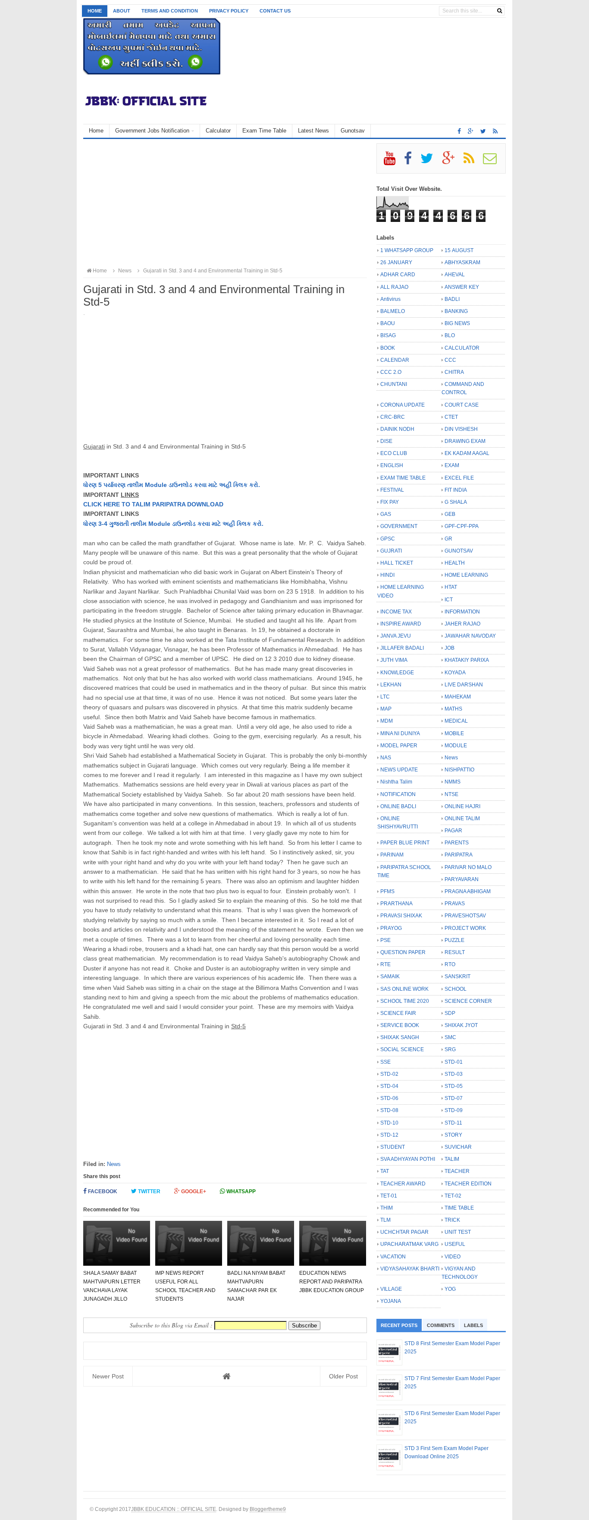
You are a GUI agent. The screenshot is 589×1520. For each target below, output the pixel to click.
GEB (450, 514)
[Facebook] (411, 161)
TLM (385, 1220)
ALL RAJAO (394, 287)
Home (95, 10)
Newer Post (108, 1376)
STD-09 (454, 1110)
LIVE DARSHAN (464, 685)
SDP (450, 1013)
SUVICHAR (458, 1147)
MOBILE (454, 733)
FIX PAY (389, 502)
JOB (449, 648)
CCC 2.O (390, 372)
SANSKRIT (457, 976)
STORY (453, 1135)
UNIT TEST (458, 1232)
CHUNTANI (393, 384)
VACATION (393, 1257)
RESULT (455, 952)
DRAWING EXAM (465, 441)
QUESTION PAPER (403, 952)
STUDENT (392, 1147)
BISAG (388, 335)
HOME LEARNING (466, 575)
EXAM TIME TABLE (403, 478)
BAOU (387, 323)
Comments (440, 1325)
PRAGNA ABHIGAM (468, 891)
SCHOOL (456, 989)
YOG (450, 1289)
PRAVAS (455, 904)
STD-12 (389, 1135)
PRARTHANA (396, 904)
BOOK (387, 348)
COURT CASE (462, 405)
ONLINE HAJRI (462, 806)
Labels (473, 1325)
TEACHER (457, 1171)
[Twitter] (430, 161)
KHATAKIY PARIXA (467, 660)
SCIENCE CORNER (468, 1001)
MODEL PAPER (398, 746)
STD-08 (389, 1110)
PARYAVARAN (462, 879)
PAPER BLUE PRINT (404, 843)
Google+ (193, 1191)
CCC (450, 360)
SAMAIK (390, 976)
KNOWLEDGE (397, 673)
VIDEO (453, 1257)
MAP (386, 709)
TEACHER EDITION (468, 1184)
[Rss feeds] (495, 131)
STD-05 (454, 1086)
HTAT (451, 587)
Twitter (148, 1191)
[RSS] (473, 161)
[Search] (499, 11)
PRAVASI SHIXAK (401, 916)
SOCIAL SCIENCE (402, 1049)
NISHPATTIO (459, 770)
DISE (386, 441)
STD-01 (454, 1062)
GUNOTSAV (459, 551)
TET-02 (453, 1196)
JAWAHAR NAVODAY (470, 636)
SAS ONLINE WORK (404, 989)
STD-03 (454, 1074)
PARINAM (392, 855)
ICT (449, 600)
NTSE (451, 794)
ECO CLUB (393, 453)
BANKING (456, 311)
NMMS (453, 782)
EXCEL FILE (459, 478)
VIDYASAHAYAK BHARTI (409, 1269)
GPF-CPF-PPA (462, 526)
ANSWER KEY (462, 287)
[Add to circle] (470, 131)
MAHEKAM (458, 697)
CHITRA (454, 372)
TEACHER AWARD (403, 1184)
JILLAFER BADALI (402, 648)
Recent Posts (399, 1325)
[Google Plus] (452, 161)
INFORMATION (462, 612)
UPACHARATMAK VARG (409, 1244)
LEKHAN (390, 685)
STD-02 (389, 1074)
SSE (385, 1062)
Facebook (102, 1191)
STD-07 (454, 1098)
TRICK (452, 1220)
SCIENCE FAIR (398, 1013)
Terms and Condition (169, 10)
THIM (386, 1208)
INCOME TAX (396, 612)
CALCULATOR (462, 348)
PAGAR (453, 831)
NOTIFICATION (398, 794)
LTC (385, 697)
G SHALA (456, 502)
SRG (450, 1049)
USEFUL (455, 1244)
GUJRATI (391, 551)
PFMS (387, 891)
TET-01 (388, 1196)
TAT (384, 1171)
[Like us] (459, 131)
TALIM (452, 1159)
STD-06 (389, 1098)
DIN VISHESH (461, 429)
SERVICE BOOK (399, 1025)
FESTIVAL (392, 490)
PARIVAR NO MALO (468, 867)
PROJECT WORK (465, 928)
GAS (385, 514)
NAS (385, 758)
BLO (450, 335)
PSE (385, 940)
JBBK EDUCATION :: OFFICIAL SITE (173, 1509)
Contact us (275, 10)
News (114, 1164)
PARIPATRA (459, 855)
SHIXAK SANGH (399, 1037)
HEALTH (455, 563)
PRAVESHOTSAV (465, 916)
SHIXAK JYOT (461, 1025)
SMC (450, 1037)
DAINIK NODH (397, 429)
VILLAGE (391, 1289)
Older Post (343, 1376)
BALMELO (392, 311)
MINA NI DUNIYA (400, 733)
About (121, 10)
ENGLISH (391, 465)
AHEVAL (455, 275)
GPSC (387, 539)
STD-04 (389, 1086)
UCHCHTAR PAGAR (404, 1232)
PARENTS (457, 843)
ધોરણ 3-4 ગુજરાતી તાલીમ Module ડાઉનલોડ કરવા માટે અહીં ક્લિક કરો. (173, 523)
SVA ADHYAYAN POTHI (407, 1159)
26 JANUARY (396, 262)
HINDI (387, 575)
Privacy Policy (228, 10)
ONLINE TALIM (462, 818)
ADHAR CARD (397, 275)
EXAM (452, 465)
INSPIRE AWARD (400, 624)
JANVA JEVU (395, 636)
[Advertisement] (225, 203)
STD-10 (389, 1123)
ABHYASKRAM (462, 262)
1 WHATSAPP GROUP (406, 250)
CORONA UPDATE (402, 405)
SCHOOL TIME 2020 (404, 1001)
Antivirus (390, 299)
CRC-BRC (392, 417)
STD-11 (453, 1123)
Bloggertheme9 (268, 1509)
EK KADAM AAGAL (467, 453)
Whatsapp (240, 1191)
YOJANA (390, 1301)
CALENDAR (394, 360)
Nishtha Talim (396, 782)
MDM (386, 721)
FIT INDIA (456, 490)
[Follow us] (483, 131)
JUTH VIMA (393, 660)
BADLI (452, 299)
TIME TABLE (459, 1208)
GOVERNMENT (398, 526)
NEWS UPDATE (399, 770)
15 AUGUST (459, 250)
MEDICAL (456, 721)
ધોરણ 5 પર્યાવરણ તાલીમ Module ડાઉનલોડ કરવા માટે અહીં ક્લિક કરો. (171, 484)
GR (448, 539)
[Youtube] (393, 161)
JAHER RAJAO (462, 624)
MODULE (456, 746)
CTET (451, 417)
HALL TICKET (396, 563)
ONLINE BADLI (398, 806)
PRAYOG (391, 928)
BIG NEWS (457, 323)
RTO (450, 964)
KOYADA (455, 673)
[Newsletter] (493, 161)
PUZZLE (454, 940)
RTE (385, 964)
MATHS (453, 709)
